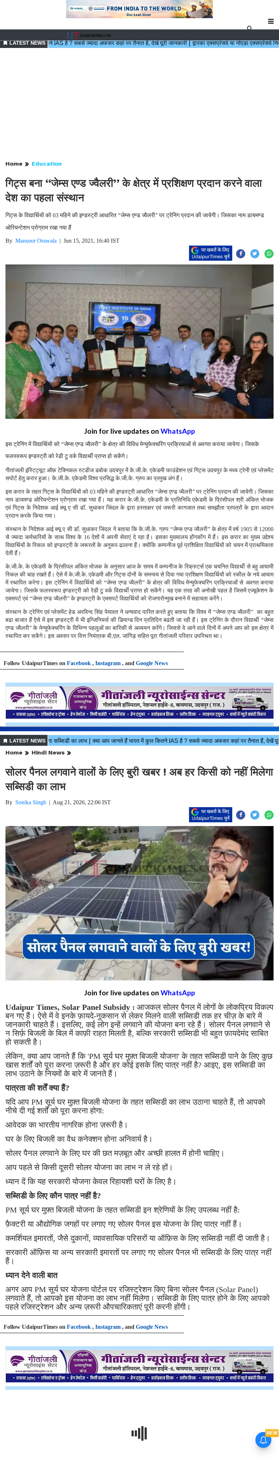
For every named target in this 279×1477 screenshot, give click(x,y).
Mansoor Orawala (36, 241)
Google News (152, 663)
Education (47, 163)
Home (14, 163)
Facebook (79, 663)
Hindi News (48, 752)
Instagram (108, 663)
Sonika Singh (30, 802)
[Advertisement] (139, 104)
